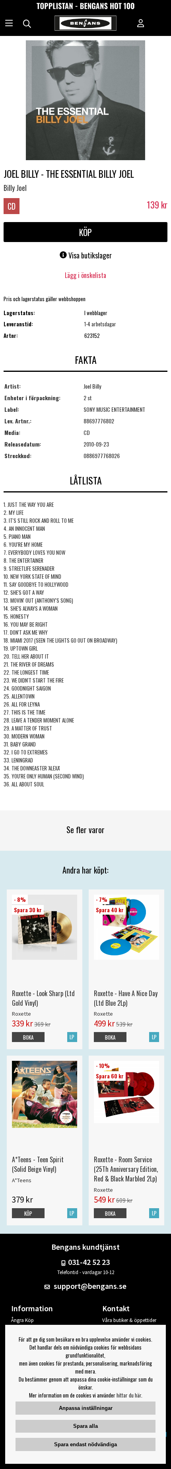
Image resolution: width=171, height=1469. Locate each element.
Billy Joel (15, 188)
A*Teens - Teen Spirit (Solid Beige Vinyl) (38, 1164)
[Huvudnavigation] (9, 24)
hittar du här (129, 1395)
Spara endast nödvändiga (85, 1444)
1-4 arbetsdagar (100, 324)
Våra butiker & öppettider (129, 1320)
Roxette (21, 1013)
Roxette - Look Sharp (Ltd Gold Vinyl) (43, 998)
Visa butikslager (89, 255)
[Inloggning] (140, 24)
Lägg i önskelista (85, 275)
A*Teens (21, 1180)
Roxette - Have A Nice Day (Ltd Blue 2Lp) (125, 998)
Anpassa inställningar (86, 1408)
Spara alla (85, 1426)
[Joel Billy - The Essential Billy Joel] (85, 101)
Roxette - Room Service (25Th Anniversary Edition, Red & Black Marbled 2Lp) (126, 1169)
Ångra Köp (22, 1320)
